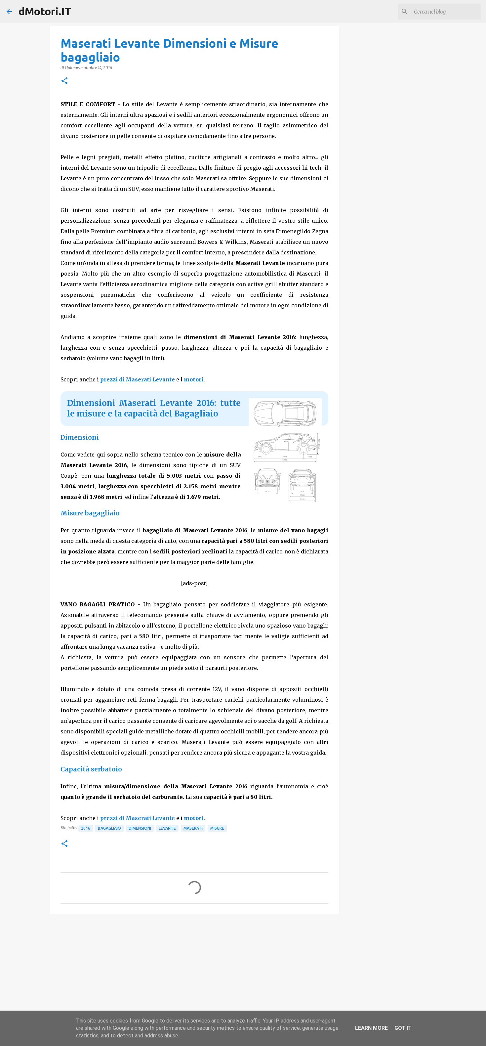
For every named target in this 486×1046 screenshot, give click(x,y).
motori (194, 379)
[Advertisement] (194, 970)
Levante (167, 828)
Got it (403, 1028)
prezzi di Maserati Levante (137, 379)
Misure (217, 828)
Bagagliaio (109, 828)
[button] (64, 81)
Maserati (193, 828)
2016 (85, 828)
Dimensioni (140, 828)
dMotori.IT (45, 11)
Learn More (371, 1028)
